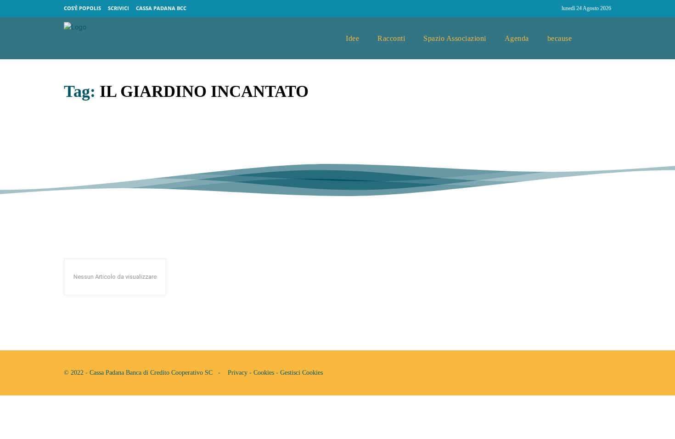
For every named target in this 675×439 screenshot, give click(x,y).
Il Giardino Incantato (135, 137)
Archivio (77, 159)
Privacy (238, 372)
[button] (600, 38)
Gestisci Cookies (301, 372)
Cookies (263, 372)
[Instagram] (550, 8)
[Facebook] (533, 8)
